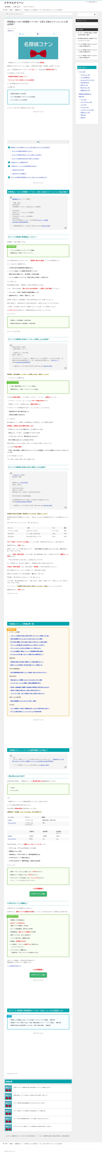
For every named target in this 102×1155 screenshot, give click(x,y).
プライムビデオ (12, 823)
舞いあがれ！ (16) (85, 87)
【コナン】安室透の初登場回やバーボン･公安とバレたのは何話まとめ (29, 177)
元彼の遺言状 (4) (85, 82)
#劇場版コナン (16, 199)
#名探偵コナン (57, 759)
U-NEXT (10, 820)
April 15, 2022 (46, 226)
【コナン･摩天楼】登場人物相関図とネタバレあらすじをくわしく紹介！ (29, 1103)
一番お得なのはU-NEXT (18, 170)
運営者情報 (7, 6)
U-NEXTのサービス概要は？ (19, 173)
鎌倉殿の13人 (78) (85, 90)
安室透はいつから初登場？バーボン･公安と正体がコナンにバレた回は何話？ (30, 147)
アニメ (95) (83, 99)
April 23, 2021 (45, 765)
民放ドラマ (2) (84, 85)
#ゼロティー (55, 360)
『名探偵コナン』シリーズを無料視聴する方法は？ (24, 166)
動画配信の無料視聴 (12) (85, 94)
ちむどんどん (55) (85, 75)
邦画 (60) (83, 117)
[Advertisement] (38, 124)
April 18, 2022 (48, 505)
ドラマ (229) (82, 71)
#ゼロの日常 (24, 482)
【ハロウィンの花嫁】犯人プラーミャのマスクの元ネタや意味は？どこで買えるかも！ (22, 1136)
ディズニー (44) (85, 107)
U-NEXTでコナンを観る (38, 893)
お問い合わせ (17, 6)
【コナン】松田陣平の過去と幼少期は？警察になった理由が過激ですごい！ (56, 1136)
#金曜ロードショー (31, 761)
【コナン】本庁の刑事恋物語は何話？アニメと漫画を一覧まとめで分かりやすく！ (31, 1118)
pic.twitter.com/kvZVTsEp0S (23, 501)
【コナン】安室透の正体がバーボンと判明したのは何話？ (27, 155)
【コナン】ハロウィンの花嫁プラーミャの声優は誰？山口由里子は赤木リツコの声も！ (32, 1126)
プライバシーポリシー (29, 6)
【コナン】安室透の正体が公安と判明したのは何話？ (25, 158)
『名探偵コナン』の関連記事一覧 (19, 162)
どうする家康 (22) (85, 77)
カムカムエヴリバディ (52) (87, 80)
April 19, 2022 (48, 366)
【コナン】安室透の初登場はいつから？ (22, 151)
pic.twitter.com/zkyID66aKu (20, 222)
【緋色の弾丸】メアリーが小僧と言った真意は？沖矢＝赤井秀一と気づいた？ (30, 1095)
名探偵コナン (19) (85, 112)
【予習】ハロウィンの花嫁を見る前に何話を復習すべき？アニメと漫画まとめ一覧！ (32, 1087)
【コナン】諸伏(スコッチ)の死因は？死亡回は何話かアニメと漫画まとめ (29, 1110)
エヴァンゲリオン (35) (86, 102)
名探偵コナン (11, 30)
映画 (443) (81, 96)
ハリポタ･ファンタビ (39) (87, 110)
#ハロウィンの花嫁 (42, 220)
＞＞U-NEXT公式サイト (14, 966)
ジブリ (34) (83, 104)
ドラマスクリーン (14, 2)
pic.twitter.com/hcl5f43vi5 (22, 362)
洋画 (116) (83, 115)
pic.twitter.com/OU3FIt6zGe (45, 761)
